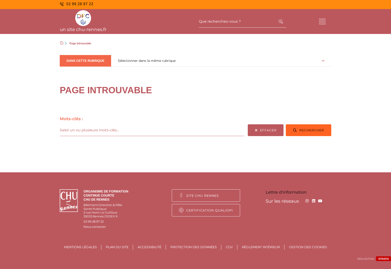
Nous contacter (94, 226)
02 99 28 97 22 (93, 221)
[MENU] (322, 21)
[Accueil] (62, 43)
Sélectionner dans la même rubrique (147, 61)
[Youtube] (320, 201)
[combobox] (152, 130)
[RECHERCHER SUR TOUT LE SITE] (281, 21)
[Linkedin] (313, 201)
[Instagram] (307, 201)
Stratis (383, 258)
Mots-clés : (71, 118)
